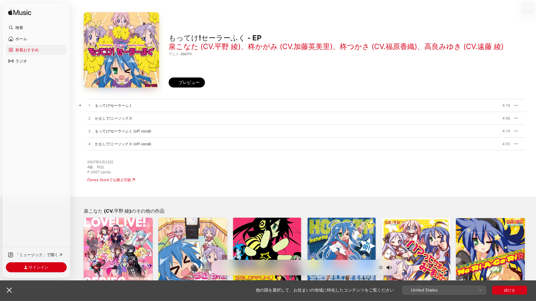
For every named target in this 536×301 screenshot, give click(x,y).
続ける (509, 290)
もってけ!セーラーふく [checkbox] (113, 105)
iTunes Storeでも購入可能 (109, 180)
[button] (36, 27)
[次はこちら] (380, 267)
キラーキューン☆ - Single (106, 220)
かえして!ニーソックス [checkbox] (113, 118)
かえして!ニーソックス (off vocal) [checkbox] (123, 144)
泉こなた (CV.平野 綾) (205, 46)
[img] (19, 12)
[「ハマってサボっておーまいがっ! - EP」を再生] (388, 279)
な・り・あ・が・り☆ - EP (478, 220)
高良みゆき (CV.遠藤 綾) (464, 46)
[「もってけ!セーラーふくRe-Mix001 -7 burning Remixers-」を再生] (239, 279)
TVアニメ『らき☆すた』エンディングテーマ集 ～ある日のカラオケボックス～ (191, 222)
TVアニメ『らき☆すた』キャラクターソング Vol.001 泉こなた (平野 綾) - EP (340, 222)
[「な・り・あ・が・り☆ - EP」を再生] (463, 279)
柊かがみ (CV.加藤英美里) (290, 46)
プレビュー (503, 105)
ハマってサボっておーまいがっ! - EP (412, 220)
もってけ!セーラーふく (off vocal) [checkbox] (123, 131)
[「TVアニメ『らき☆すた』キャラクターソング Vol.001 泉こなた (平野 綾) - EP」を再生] (314, 279)
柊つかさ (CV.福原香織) (378, 46)
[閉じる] (9, 290)
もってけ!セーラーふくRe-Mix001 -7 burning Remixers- (263, 222)
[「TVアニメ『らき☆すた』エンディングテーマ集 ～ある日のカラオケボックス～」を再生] (165, 279)
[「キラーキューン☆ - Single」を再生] (91, 279)
